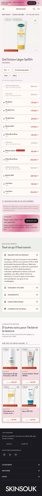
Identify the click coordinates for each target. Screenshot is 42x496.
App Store (9, 444)
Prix (5, 70)
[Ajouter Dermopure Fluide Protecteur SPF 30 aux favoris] (18, 350)
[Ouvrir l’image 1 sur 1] (21, 34)
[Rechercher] (34, 9)
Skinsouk (21, 9)
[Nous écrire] (15, 454)
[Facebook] (10, 454)
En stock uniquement (22, 70)
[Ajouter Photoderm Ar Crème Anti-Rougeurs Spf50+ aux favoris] (18, 387)
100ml (15, 76)
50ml (6, 76)
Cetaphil (6, 63)
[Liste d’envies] (38, 9)
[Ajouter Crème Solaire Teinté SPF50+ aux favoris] (37, 350)
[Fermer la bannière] (38, 3)
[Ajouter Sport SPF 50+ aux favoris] (37, 387)
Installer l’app (31, 221)
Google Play (24, 444)
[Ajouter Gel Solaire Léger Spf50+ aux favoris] (35, 20)
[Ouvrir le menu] (3, 9)
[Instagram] (4, 454)
